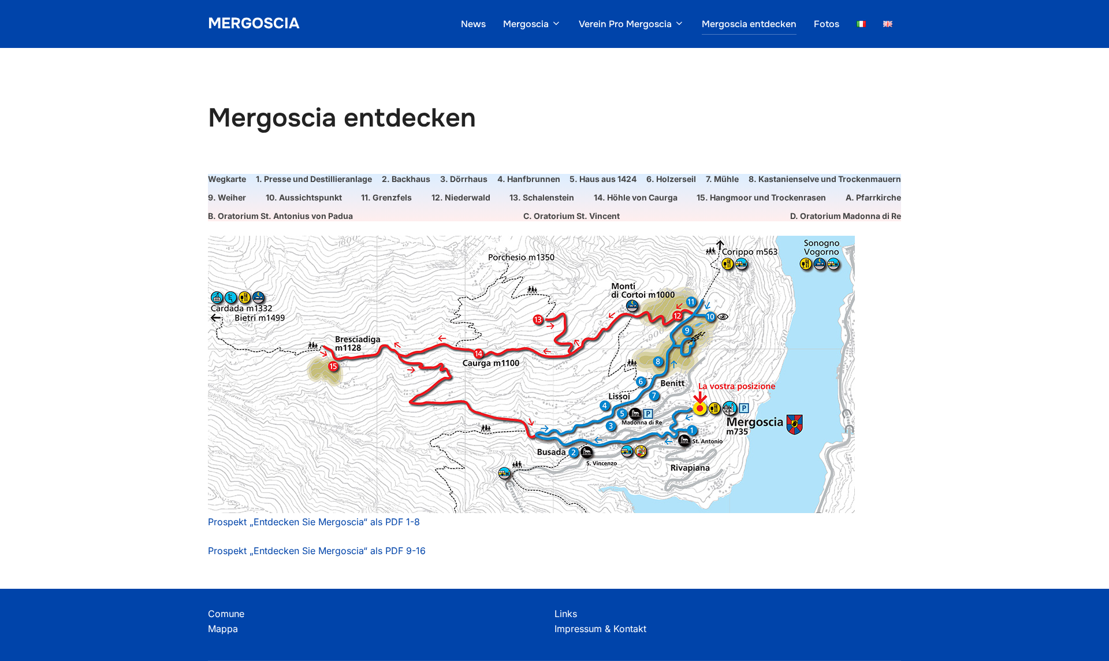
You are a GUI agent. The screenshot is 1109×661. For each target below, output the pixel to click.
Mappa (223, 628)
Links (565, 613)
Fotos (826, 24)
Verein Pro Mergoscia (625, 24)
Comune (226, 613)
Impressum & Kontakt (600, 628)
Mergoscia (253, 23)
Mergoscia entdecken (749, 24)
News (473, 24)
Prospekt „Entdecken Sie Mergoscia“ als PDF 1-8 (314, 522)
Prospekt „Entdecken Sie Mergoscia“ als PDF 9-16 (317, 550)
